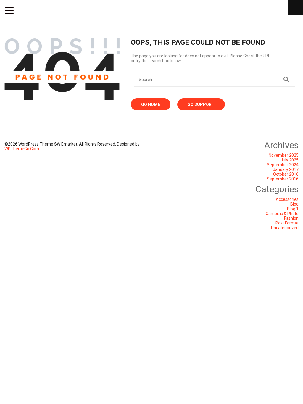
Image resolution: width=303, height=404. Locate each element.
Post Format (287, 223)
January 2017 (286, 169)
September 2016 (283, 179)
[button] (10, 10)
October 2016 (286, 174)
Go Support (201, 104)
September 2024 (283, 164)
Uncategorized (285, 227)
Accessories (287, 199)
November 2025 (284, 155)
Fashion (291, 218)
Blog (294, 204)
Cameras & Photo (282, 213)
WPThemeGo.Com (21, 148)
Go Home (150, 104)
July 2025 (290, 160)
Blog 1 (293, 208)
